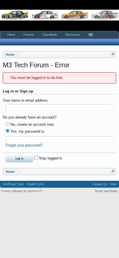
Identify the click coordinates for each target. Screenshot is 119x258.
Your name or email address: (26, 100)
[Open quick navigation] (113, 54)
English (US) (35, 184)
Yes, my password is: (27, 131)
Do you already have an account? (29, 117)
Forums (29, 34)
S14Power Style (13, 184)
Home (11, 34)
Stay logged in (50, 158)
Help (113, 184)
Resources (72, 34)
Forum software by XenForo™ (21, 191)
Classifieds (49, 34)
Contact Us (99, 184)
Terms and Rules (106, 191)
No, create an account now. (31, 124)
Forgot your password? (24, 145)
